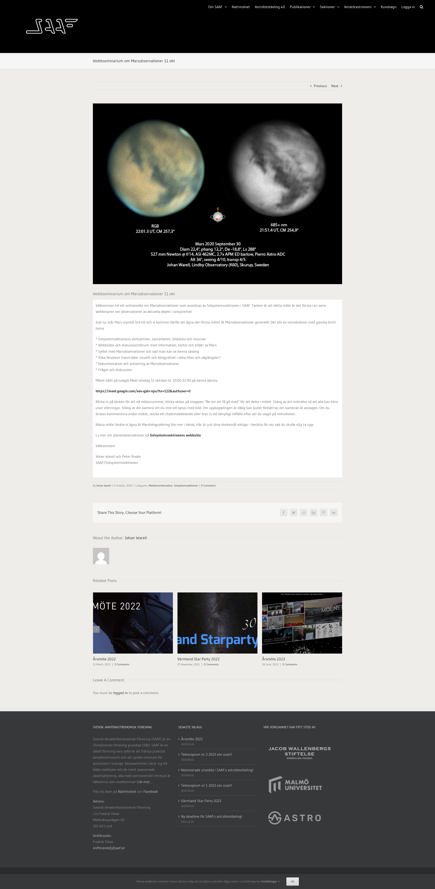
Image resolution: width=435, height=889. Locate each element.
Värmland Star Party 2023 (283, 659)
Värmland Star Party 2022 (114, 659)
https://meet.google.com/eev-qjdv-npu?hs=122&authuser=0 (143, 391)
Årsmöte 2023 (188, 659)
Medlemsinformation (161, 485)
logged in (120, 692)
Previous (320, 86)
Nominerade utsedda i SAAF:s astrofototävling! (217, 770)
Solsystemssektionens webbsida (175, 435)
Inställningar (269, 881)
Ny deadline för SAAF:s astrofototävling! (211, 816)
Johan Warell (103, 485)
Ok (292, 881)
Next (334, 86)
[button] (421, 6)
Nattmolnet (127, 791)
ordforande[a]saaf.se (109, 848)
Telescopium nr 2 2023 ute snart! (206, 754)
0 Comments (208, 485)
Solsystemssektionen (186, 485)
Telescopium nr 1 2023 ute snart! (206, 785)
